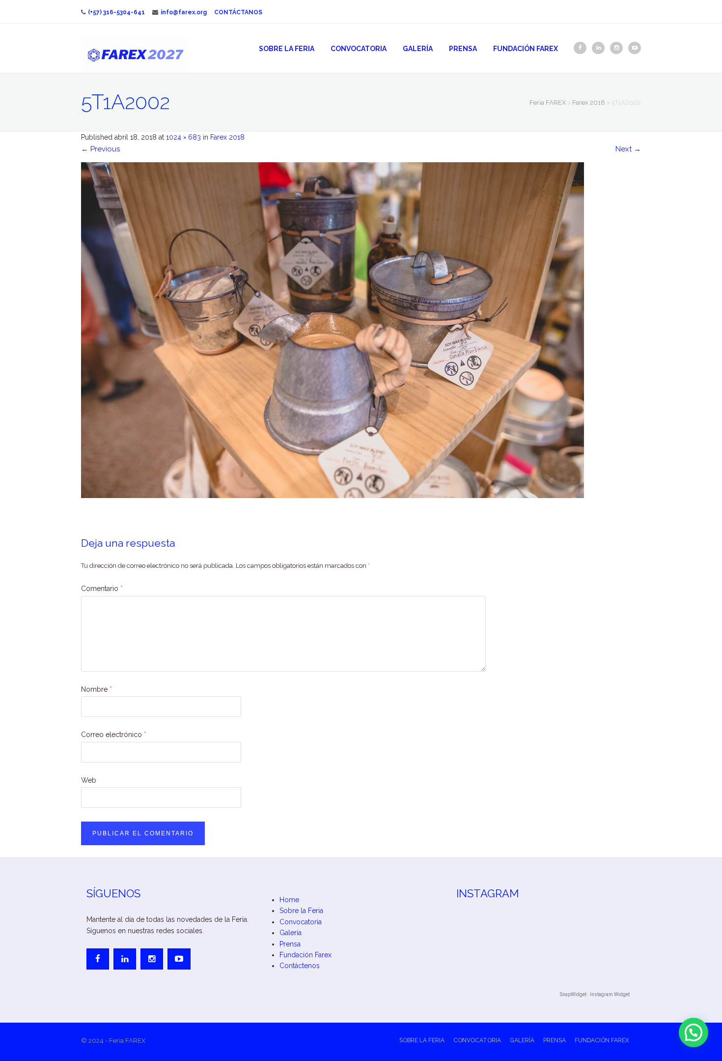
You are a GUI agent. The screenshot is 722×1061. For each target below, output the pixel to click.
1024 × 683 (183, 137)
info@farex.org (184, 12)
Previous (100, 149)
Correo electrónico (113, 734)
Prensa (463, 49)
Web (88, 780)
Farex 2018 (227, 137)
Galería (418, 49)
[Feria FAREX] (135, 54)
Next (628, 149)
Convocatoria (359, 49)
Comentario (102, 588)
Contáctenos (299, 966)
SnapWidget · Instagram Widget (595, 994)
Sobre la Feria (286, 49)
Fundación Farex (525, 49)
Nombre (96, 689)
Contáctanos (238, 12)
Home (289, 900)
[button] (693, 1032)
